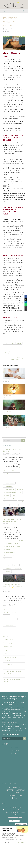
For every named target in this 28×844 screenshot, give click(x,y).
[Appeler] (4, 11)
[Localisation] (14, 11)
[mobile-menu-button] (23, 10)
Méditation (6, 664)
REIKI (5, 654)
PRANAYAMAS (8, 661)
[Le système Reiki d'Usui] (14, 373)
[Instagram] (18, 821)
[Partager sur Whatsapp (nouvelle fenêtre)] (25, 304)
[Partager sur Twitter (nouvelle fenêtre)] (25, 299)
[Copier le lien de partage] (25, 309)
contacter (18, 696)
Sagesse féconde (8, 668)
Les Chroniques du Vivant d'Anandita (11, 680)
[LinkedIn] (15, 821)
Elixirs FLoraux (8, 643)
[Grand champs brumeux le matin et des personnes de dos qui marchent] (14, 578)
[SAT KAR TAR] (14, 405)
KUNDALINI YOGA (9, 657)
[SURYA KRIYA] (14, 389)
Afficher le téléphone (15, 817)
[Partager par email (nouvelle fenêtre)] (25, 307)
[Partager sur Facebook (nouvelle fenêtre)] (25, 296)
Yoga (4, 636)
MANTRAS (6, 650)
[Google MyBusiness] (12, 821)
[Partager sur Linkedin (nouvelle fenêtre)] (25, 302)
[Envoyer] (24, 738)
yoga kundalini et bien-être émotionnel (12, 672)
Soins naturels (7, 646)
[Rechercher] (23, 440)
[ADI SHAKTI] (14, 420)
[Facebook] (10, 821)
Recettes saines (8, 639)
